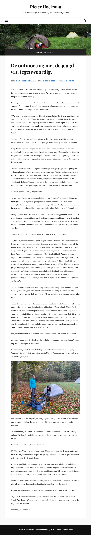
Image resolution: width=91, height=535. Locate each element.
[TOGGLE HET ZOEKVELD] (84, 21)
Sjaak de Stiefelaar (25, 81)
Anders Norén (67, 530)
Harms (64, 81)
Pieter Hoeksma (45, 7)
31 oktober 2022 (47, 81)
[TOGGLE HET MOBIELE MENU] (6, 21)
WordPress (43, 530)
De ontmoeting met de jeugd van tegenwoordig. (42, 68)
